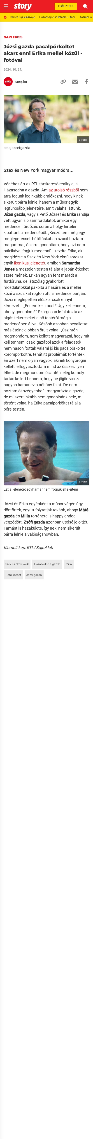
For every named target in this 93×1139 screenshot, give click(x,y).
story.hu (21, 81)
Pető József (13, 574)
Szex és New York (17, 564)
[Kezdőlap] (23, 6)
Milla (69, 564)
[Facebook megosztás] (84, 81)
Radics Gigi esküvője (22, 17)
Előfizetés (65, 6)
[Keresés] (85, 6)
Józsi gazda (34, 574)
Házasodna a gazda (47, 564)
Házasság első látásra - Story (57, 17)
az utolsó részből (64, 190)
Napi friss (13, 37)
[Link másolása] (61, 81)
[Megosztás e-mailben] (73, 81)
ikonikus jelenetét (29, 263)
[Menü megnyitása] (6, 6)
